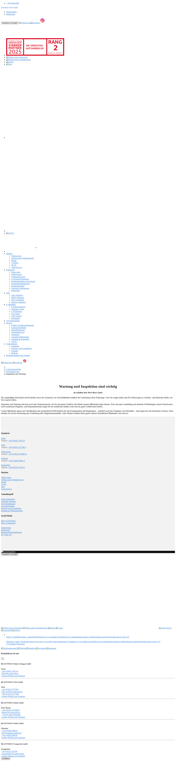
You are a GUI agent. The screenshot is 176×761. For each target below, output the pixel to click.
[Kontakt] (21, 648)
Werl (3, 445)
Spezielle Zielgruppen (20, 288)
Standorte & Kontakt (9, 23)
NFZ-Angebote (17, 300)
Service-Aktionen (18, 302)
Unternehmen (11, 344)
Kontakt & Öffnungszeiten (12, 511)
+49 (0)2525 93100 (9, 751)
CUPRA (14, 263)
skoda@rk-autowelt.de (10, 712)
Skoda (3, 482)
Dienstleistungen (18, 330)
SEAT (13, 265)
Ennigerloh (5, 465)
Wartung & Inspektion (20, 339)
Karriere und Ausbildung (21, 348)
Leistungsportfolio (18, 328)
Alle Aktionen (17, 295)
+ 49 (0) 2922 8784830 (10, 715)
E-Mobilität (10, 304)
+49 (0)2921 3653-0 (16, 441)
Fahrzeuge (10, 270)
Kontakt (14, 351)
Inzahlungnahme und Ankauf (23, 281)
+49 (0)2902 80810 (9, 731)
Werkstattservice (18, 332)
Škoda (13, 260)
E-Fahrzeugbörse (18, 307)
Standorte (15, 346)
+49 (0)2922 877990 (9, 689)
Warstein (4, 458)
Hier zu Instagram (8, 523)
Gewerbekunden (13, 321)
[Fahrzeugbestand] (9, 648)
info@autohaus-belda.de (11, 733)
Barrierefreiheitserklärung (11, 532)
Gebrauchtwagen (18, 277)
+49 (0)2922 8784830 (10, 710)
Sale (8, 293)
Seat (3, 487)
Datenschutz (11, 12)
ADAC (14, 341)
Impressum (10, 14)
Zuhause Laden (17, 309)
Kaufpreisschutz (17, 286)
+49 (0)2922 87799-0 (17, 447)
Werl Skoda (6, 452)
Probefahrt (15, 291)
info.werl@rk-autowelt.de (12, 692)
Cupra (3, 484)
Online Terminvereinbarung (22, 325)
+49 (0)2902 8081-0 (16, 461)
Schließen (6, 759)
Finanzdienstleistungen (20, 284)
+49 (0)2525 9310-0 (16, 467)
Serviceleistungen (8, 504)
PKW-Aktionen (17, 297)
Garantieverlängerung (20, 337)
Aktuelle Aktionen (8, 501)
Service (9, 323)
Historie (14, 353)
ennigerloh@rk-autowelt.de (12, 754)
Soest (3, 438)
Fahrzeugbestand (8, 499)
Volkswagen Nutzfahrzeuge (22, 258)
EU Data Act (6, 535)
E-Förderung (16, 311)
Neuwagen (15, 272)
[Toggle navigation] (36, 247)
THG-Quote (16, 316)
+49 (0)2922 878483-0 (17, 454)
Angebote (15, 335)
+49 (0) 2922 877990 (10, 694)
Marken (9, 254)
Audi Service (16, 267)
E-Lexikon (15, 314)
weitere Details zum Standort (13, 676)
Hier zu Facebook (8, 521)
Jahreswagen (16, 274)
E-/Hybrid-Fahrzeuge (20, 279)
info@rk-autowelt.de (9, 673)
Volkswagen (16, 256)
